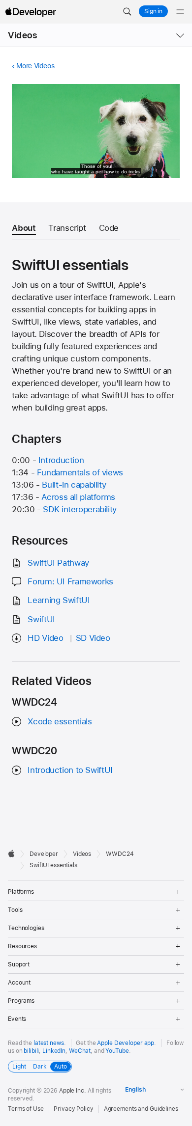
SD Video (93, 638)
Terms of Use (26, 1108)
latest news (48, 1043)
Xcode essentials (60, 721)
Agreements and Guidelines (141, 1108)
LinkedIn (53, 1050)
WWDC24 (119, 854)
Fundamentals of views (80, 472)
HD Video (45, 638)
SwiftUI (41, 619)
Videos (22, 35)
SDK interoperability (80, 509)
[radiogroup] (40, 1066)
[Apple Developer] (30, 12)
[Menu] (180, 12)
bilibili (31, 1050)
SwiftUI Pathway (58, 563)
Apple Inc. (72, 1090)
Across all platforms (78, 497)
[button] (127, 12)
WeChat (80, 1050)
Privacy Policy (73, 1108)
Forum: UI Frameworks (70, 581)
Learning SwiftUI (59, 600)
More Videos (35, 66)
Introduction (61, 460)
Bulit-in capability (74, 485)
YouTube (116, 1050)
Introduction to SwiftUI (70, 770)
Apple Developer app (125, 1043)
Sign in (153, 11)
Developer (44, 854)
